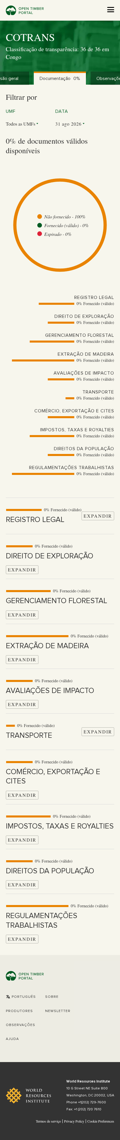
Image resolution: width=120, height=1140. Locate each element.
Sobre (52, 997)
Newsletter (57, 1011)
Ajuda (12, 1039)
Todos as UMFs (20, 124)
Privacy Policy (74, 1121)
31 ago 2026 (68, 124)
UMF (10, 111)
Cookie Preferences (100, 1121)
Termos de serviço (48, 1121)
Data (61, 111)
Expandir (98, 516)
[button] (21, 997)
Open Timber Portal (25, 10)
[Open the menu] (110, 9)
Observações (20, 1025)
